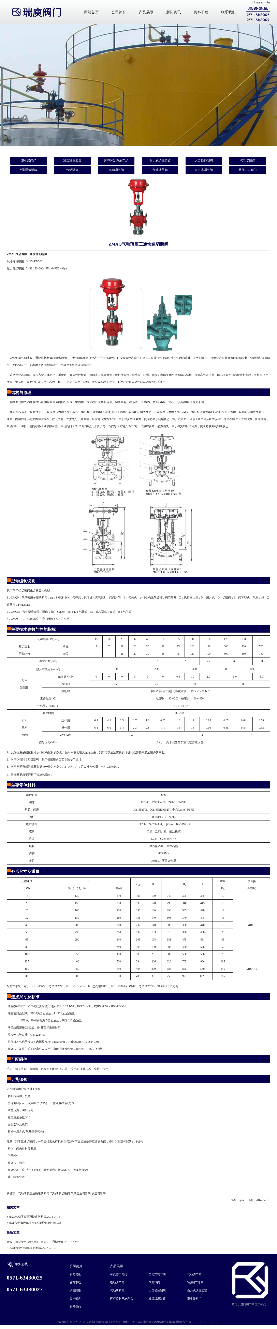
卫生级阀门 (28, 160)
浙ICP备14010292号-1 (206, 1322)
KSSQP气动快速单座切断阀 (24, 1248)
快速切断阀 (98, 1193)
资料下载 (201, 12)
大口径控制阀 (204, 160)
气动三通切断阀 (81, 1193)
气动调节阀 (160, 170)
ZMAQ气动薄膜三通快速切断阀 (26, 1216)
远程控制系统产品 (116, 160)
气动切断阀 (247, 160)
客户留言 (75, 1298)
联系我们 (228, 12)
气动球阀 (72, 170)
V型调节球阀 (28, 170)
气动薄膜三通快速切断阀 (33, 1193)
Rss (268, 2)
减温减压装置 (72, 160)
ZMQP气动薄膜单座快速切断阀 (26, 1222)
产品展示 (146, 12)
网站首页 (91, 12)
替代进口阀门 (247, 170)
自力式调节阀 (204, 170)
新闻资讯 (173, 12)
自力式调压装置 (160, 160)
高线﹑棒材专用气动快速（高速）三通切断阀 (35, 1241)
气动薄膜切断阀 (60, 1193)
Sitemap (258, 2)
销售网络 (75, 1290)
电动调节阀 (116, 170)
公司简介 (119, 12)
